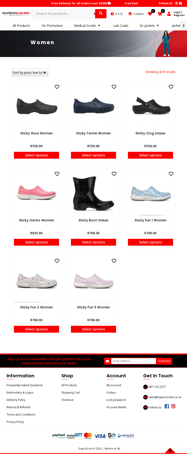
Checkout (67, 400)
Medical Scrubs (85, 25)
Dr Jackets (147, 25)
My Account (113, 385)
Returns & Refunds (18, 407)
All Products (21, 25)
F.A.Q (119, 14)
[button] (57, 87)
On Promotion (52, 25)
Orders (111, 392)
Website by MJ (112, 448)
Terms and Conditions (21, 414)
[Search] (100, 13)
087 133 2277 (157, 387)
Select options (36, 155)
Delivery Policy (16, 400)
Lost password (116, 400)
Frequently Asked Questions (25, 385)
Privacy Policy (15, 422)
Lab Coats (120, 25)
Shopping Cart (70, 392)
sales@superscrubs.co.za (164, 397)
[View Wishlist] (150, 14)
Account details (116, 407)
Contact (138, 14)
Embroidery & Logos (20, 392)
